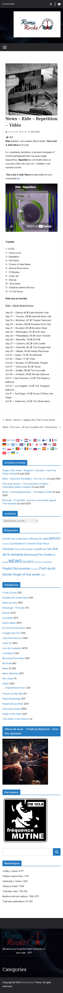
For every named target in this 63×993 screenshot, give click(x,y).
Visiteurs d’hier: (10, 886)
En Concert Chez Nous (36, 543)
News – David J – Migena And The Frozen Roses (30, 420)
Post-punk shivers (11, 708)
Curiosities (16, 543)
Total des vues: (10, 891)
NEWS (15, 561)
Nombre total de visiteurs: (15, 896)
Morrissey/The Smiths (38, 554)
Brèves (6, 612)
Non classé (8, 678)
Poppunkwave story (16, 687)
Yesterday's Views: (12, 881)
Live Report (8, 653)
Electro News (9, 623)
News (5, 668)
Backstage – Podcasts (13, 607)
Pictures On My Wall (43, 562)
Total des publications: (14, 901)
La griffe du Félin (42, 549)
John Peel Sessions (12, 638)
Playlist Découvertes (16, 568)
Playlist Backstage (11, 698)
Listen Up (7, 643)
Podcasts (34, 569)
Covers (5, 544)
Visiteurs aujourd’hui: (13, 876)
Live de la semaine (11, 648)
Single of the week (26, 574)
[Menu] (4, 47)
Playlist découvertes (12, 703)
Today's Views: (10, 871)
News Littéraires (10, 673)
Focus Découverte (24, 549)
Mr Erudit (6, 663)
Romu (24, 132)
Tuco (43, 575)
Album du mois (9, 602)
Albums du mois (38, 538)
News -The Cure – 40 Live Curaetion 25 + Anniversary (30, 427)
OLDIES (28, 562)
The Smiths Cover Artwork (15, 719)
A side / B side (9, 592)
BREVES (55, 538)
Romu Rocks (27, 982)
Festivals (8, 549)
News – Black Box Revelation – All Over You (24, 478)
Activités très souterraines (15, 539)
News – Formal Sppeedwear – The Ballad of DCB (27, 492)
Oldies (5, 683)
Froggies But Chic (11, 633)
